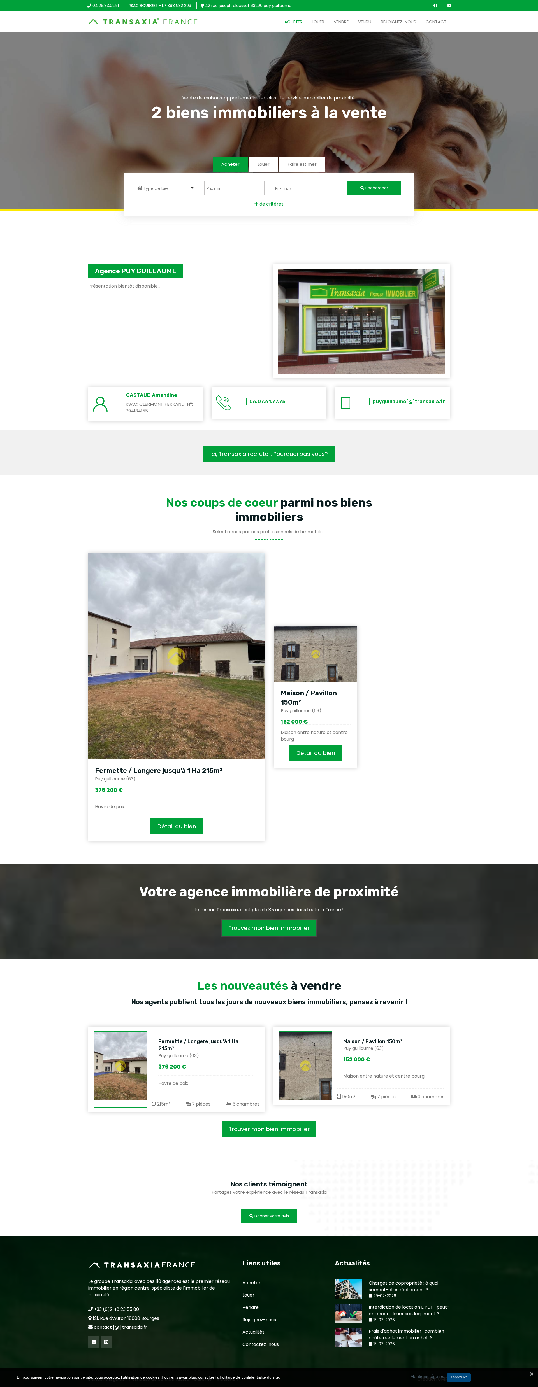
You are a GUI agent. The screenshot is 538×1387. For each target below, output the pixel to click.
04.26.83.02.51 (105, 5)
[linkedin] (449, 5)
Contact (436, 22)
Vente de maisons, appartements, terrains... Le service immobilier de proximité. (269, 98)
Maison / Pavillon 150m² (372, 1041)
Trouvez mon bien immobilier (269, 928)
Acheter (293, 22)
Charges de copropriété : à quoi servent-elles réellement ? (403, 1286)
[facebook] (435, 5)
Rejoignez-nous (398, 22)
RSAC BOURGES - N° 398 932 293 (160, 5)
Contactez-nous (260, 1344)
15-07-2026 (383, 1320)
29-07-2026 (384, 1296)
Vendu (364, 22)
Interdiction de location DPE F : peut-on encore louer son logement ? (409, 1310)
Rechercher (376, 188)
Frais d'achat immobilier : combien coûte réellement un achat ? (406, 1334)
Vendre (341, 22)
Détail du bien (176, 826)
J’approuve (459, 1377)
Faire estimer (302, 164)
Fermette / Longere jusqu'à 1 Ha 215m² (158, 771)
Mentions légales (427, 1376)
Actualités (253, 1332)
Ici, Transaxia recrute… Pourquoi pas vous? (269, 454)
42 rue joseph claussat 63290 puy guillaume (247, 5)
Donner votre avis (271, 1216)
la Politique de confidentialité (241, 1377)
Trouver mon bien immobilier (269, 1129)
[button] (164, 188)
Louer (318, 22)
